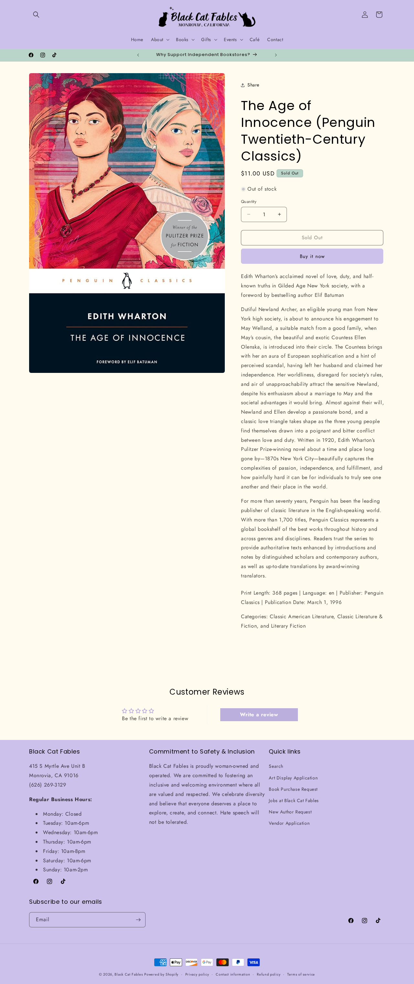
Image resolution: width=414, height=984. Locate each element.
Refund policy (268, 974)
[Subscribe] (138, 919)
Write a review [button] (259, 714)
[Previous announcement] (138, 55)
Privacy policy (197, 974)
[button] (36, 14)
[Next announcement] (276, 55)
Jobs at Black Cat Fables (294, 800)
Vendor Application (289, 823)
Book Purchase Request (293, 789)
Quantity (248, 201)
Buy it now (312, 256)
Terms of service (301, 974)
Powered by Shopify (161, 974)
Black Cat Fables (128, 974)
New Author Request (290, 812)
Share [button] (253, 85)
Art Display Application (293, 778)
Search (276, 766)
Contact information (233, 974)
